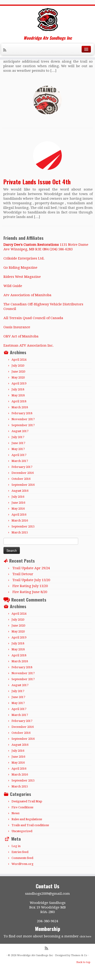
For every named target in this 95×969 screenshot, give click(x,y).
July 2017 (18, 437)
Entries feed (20, 852)
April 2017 (19, 455)
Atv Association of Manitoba (27, 295)
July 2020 (18, 365)
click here (85, 936)
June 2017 (18, 443)
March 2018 (20, 407)
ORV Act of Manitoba (21, 336)
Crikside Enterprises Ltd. (24, 258)
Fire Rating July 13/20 (30, 586)
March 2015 (20, 532)
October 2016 (21, 478)
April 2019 (19, 383)
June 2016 (18, 502)
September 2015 (23, 526)
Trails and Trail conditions (30, 825)
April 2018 (19, 401)
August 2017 (20, 431)
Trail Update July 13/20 (31, 580)
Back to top (83, 962)
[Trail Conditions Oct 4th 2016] (47, 100)
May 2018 (18, 395)
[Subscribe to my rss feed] (5, 51)
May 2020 (18, 377)
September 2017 (23, 425)
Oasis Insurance (16, 327)
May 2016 (18, 508)
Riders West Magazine (22, 277)
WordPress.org (22, 864)
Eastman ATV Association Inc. (28, 345)
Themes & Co (79, 955)
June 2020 (18, 371)
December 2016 (23, 473)
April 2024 (19, 359)
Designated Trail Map (27, 801)
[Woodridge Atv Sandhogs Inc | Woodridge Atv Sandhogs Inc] (47, 19)
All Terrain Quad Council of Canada (33, 318)
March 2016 (20, 520)
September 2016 (23, 484)
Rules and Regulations (27, 819)
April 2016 (19, 514)
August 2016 (20, 490)
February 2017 (22, 467)
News (15, 813)
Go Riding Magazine (20, 267)
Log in (16, 846)
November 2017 (23, 419)
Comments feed (22, 858)
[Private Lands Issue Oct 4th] (47, 155)
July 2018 (18, 389)
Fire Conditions (22, 807)
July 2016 (18, 496)
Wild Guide (12, 286)
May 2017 (18, 449)
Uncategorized (22, 831)
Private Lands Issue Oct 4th (37, 181)
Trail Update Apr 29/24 (31, 568)
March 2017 (20, 461)
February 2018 (22, 413)
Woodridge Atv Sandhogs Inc (35, 955)
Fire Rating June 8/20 (29, 592)
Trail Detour (22, 574)
